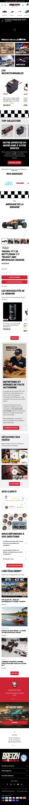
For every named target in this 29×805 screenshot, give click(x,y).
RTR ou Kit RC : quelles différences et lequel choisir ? (14, 600)
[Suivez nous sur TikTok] (21, 784)
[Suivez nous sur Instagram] (11, 784)
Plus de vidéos (14, 484)
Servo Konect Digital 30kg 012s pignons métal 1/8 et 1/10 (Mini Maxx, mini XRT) (11, 99)
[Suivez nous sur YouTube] (18, 784)
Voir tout (14, 338)
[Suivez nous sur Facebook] (7, 784)
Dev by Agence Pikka (22, 791)
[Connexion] (23, 5)
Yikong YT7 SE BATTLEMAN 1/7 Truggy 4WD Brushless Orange (13, 255)
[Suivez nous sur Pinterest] (14, 784)
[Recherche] (5, 5)
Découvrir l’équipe (14, 162)
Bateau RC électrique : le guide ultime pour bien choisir (14, 631)
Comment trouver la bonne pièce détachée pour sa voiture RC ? (14, 663)
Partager (4, 286)
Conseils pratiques (8, 775)
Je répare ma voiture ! (11, 428)
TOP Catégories (6, 770)
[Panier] (26, 5)
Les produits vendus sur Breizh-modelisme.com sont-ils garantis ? (13, 552)
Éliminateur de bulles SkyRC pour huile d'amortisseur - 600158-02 (12, 325)
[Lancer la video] (14, 456)
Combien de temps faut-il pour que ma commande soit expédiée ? (13, 543)
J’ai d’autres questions (14, 565)
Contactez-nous (8, 559)
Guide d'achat (5, 628)
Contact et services (8, 766)
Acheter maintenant (14, 282)
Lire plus (4, 604)
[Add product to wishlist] (12, 78)
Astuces (4, 659)
